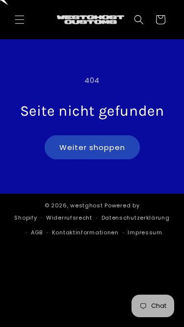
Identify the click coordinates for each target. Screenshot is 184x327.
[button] (19, 19)
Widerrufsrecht (69, 218)
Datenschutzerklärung (136, 218)
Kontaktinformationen (85, 232)
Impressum (145, 232)
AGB (37, 232)
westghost (86, 205)
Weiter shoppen (92, 147)
